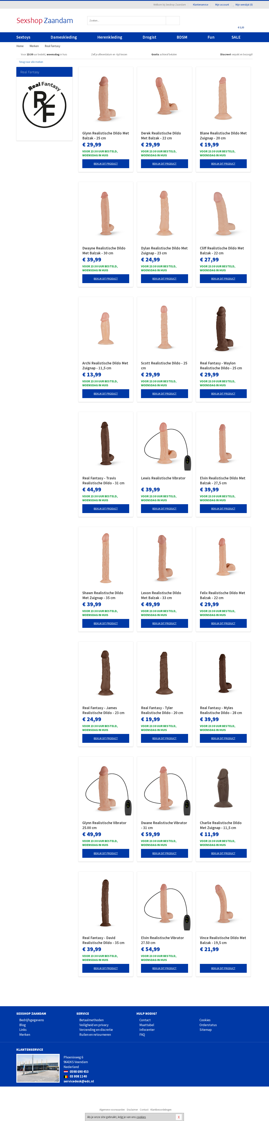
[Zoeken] (173, 20)
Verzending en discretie (96, 1029)
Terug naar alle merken (30, 62)
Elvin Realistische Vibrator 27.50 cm (162, 940)
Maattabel (146, 1025)
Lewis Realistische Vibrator (163, 478)
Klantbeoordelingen (161, 1109)
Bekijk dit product (106, 163)
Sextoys (23, 37)
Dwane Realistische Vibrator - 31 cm (164, 825)
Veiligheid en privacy (94, 1025)
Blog (22, 1025)
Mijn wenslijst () (244, 4)
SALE (236, 37)
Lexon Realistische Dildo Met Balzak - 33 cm (161, 595)
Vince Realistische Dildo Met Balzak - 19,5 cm (223, 940)
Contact (145, 1020)
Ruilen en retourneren (95, 1034)
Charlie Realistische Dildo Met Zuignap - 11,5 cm (221, 825)
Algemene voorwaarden (112, 1109)
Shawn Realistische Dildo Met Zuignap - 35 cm (102, 595)
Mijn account (222, 4)
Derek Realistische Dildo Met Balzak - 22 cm (161, 135)
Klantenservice (200, 4)
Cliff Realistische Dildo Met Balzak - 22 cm (222, 250)
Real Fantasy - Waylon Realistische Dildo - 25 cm (221, 365)
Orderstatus (208, 1025)
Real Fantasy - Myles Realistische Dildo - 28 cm (221, 710)
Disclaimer (132, 1109)
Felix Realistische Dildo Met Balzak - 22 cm (222, 595)
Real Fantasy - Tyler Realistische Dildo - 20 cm (162, 710)
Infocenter (147, 1029)
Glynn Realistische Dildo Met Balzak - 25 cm (105, 135)
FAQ (142, 1034)
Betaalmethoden (91, 1020)
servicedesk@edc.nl (79, 1081)
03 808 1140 (78, 1076)
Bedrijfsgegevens (31, 1020)
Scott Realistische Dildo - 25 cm (164, 365)
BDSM (182, 37)
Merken (24, 1034)
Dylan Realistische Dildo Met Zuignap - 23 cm (164, 250)
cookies (141, 1117)
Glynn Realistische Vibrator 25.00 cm (104, 825)
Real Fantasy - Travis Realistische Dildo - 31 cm (103, 480)
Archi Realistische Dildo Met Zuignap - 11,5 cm (105, 365)
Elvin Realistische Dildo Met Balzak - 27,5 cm (222, 480)
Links (23, 1029)
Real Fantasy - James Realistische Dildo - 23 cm (103, 710)
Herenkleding (109, 37)
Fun (211, 37)
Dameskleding (64, 37)
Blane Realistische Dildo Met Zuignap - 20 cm (223, 135)
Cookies (205, 1020)
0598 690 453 (79, 1071)
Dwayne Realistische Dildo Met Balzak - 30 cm (103, 250)
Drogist (149, 37)
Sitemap (205, 1029)
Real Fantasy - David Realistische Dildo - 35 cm (103, 940)
